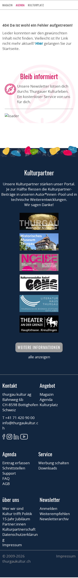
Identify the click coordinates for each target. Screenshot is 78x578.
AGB (6, 483)
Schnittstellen (13, 468)
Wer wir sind (12, 508)
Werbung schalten (53, 462)
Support (9, 473)
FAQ (6, 478)
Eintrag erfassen (16, 462)
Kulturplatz (36, 5)
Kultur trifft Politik (17, 513)
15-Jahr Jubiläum (16, 518)
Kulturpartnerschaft (19, 529)
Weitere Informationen (39, 347)
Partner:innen (14, 524)
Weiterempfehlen (55, 513)
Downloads (47, 468)
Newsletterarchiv (54, 518)
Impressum (12, 544)
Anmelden (48, 508)
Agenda (20, 5)
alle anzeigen (39, 356)
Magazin (7, 5)
